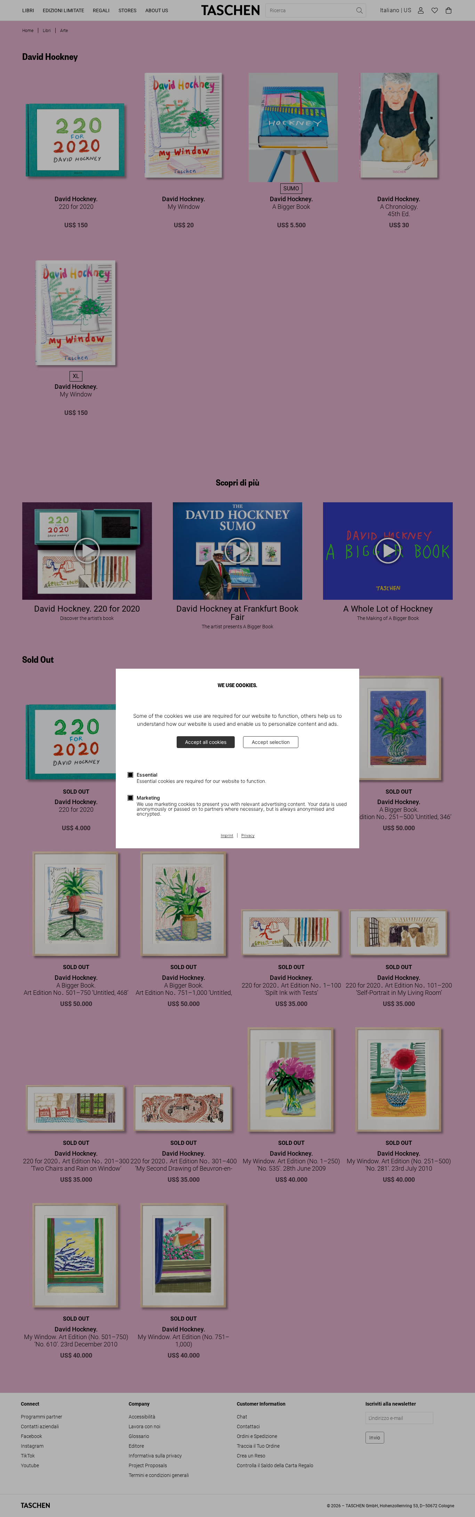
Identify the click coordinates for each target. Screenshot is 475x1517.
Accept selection (271, 742)
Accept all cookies (205, 742)
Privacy (248, 836)
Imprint (227, 836)
